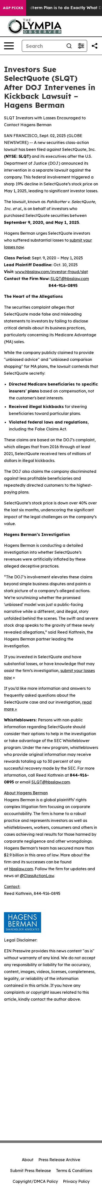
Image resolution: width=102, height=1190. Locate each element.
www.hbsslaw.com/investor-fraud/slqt (51, 271)
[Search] (69, 46)
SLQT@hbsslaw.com (70, 278)
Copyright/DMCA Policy (35, 1181)
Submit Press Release (30, 1170)
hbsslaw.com (21, 868)
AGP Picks (13, 8)
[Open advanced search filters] (81, 46)
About (27, 1159)
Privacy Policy (76, 1181)
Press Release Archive (59, 1159)
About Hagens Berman (26, 792)
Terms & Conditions (74, 1170)
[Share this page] (94, 46)
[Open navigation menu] (9, 46)
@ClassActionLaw (37, 875)
